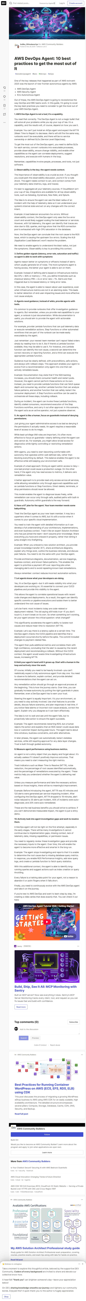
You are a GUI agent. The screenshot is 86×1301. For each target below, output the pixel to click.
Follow (47, 1134)
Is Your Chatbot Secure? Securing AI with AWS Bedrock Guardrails (38, 1169)
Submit (24, 1038)
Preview (35, 1038)
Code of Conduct (40, 1045)
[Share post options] (4, 122)
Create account (75, 3)
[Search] (10, 3)
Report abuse (55, 1045)
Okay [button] (6, 1296)
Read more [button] (21, 1007)
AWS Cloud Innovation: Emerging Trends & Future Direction (35, 1178)
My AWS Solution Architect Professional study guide (45, 1248)
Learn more (47, 1152)
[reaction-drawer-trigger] (4, 88)
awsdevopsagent (23, 74)
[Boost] (4, 114)
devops (42, 74)
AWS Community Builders (52, 44)
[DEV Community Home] (3, 3)
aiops (51, 74)
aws (35, 74)
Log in (62, 3)
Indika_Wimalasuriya (29, 44)
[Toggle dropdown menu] (78, 946)
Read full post (21, 1114)
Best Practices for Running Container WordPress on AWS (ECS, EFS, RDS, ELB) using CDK (44, 1088)
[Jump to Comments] (4, 97)
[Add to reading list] (4, 106)
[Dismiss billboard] (82, 1264)
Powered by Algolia (46, 3)
